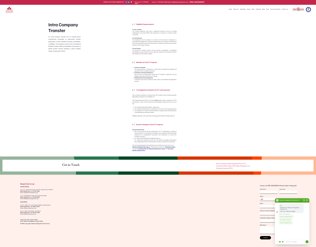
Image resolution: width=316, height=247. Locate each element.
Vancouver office (25, 219)
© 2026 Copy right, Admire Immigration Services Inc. (35, 223)
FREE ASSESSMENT (197, 2)
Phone (261, 196)
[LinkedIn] (129, 2)
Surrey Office (34, 219)
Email (261, 203)
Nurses (163, 148)
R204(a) (156, 100)
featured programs (170, 147)
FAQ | (22, 221)
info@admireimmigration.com (179, 2)
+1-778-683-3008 (35, 197)
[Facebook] (126, 2)
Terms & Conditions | (29, 221)
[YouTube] (131, 2)
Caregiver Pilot (143, 148)
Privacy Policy (39, 221)
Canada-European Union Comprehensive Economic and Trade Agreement (156, 109)
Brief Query (263, 225)
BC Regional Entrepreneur (154, 148)
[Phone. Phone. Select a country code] (262, 199)
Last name (283, 189)
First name (263, 189)
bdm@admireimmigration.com (30, 198)
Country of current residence (268, 210)
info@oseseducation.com (29, 208)
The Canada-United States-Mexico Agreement (146, 107)
